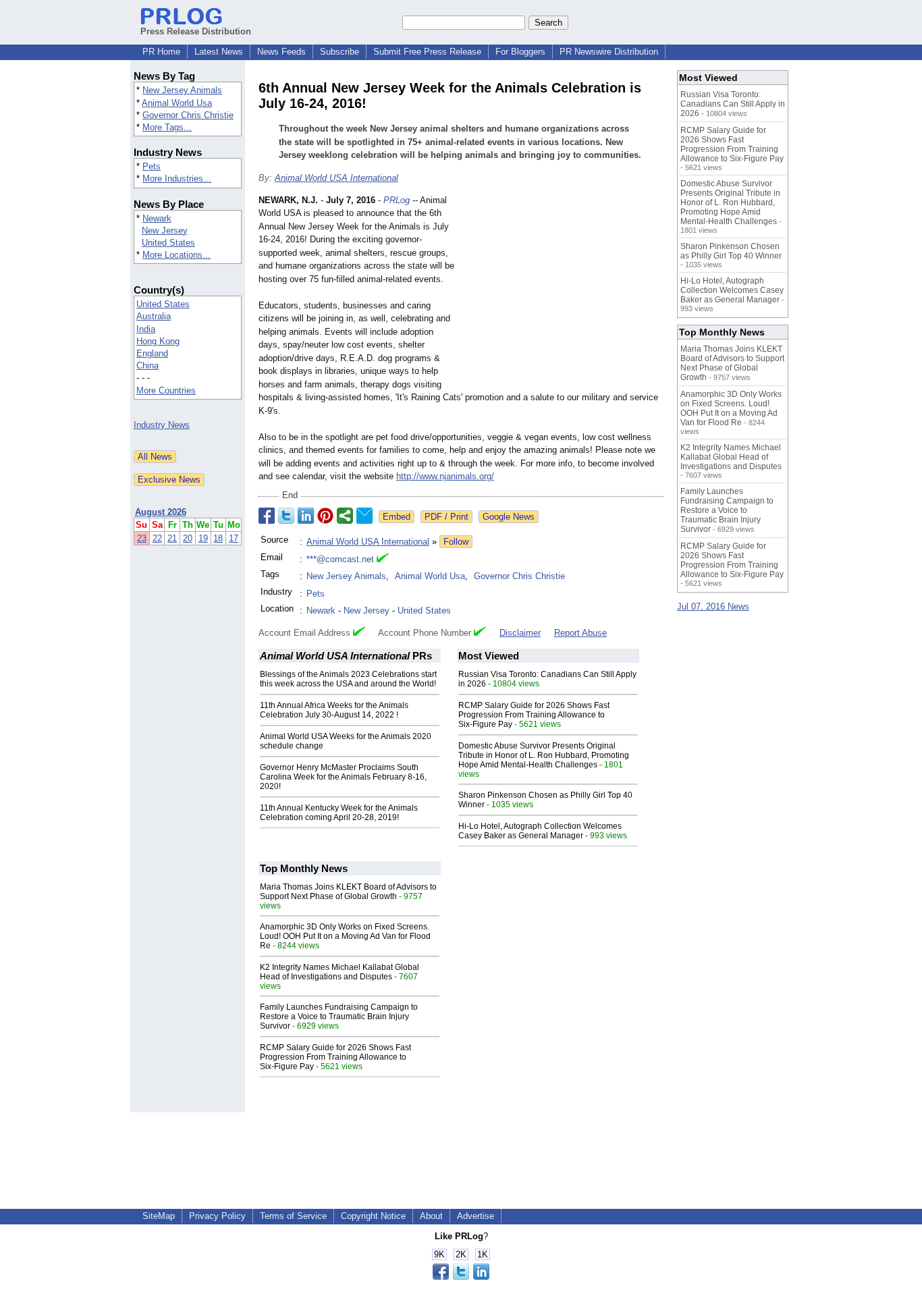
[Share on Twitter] (286, 516)
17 (233, 538)
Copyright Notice (373, 1216)
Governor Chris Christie (188, 115)
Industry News (162, 425)
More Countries (166, 390)
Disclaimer (520, 633)
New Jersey (165, 230)
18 (218, 538)
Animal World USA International (336, 178)
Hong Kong (158, 341)
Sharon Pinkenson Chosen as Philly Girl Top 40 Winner (731, 251)
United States (168, 243)
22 (157, 538)
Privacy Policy (217, 1216)
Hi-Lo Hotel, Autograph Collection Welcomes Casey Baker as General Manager (540, 830)
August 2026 (160, 512)
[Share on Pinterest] (325, 516)
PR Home (161, 52)
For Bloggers (520, 52)
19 (203, 538)
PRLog (396, 200)
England (152, 353)
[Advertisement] (562, 293)
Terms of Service (293, 1216)
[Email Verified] (383, 559)
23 (141, 538)
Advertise (475, 1216)
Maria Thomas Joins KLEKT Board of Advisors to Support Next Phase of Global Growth (348, 891)
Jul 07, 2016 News (713, 606)
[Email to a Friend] (364, 516)
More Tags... (167, 127)
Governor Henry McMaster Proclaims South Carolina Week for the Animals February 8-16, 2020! (343, 777)
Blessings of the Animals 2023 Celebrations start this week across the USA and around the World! (348, 679)
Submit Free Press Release (427, 52)
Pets (151, 166)
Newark (156, 218)
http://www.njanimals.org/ (445, 476)
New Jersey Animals (182, 90)
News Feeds (281, 52)
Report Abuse (580, 633)
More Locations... (176, 255)
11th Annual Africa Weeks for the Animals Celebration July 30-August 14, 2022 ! (334, 710)
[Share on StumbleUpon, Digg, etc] (345, 516)
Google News (509, 517)
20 (187, 538)
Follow (455, 542)
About (431, 1216)
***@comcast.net (340, 559)
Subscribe (339, 52)
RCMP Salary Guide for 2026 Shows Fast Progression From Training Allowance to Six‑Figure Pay (533, 715)
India (145, 329)
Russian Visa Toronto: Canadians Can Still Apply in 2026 (732, 104)
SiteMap (158, 1216)
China (147, 365)
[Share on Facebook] (267, 516)
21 (172, 538)
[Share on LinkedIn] (306, 516)
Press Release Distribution (195, 31)
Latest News (218, 52)
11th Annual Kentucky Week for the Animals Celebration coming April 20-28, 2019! (339, 812)
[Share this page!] (461, 1277)
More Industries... (176, 178)
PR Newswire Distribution (609, 52)
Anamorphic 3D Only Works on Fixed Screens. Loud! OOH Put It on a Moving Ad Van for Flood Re (345, 936)
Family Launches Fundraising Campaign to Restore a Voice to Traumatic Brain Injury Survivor (339, 1016)
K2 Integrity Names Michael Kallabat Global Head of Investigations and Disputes (339, 971)
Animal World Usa (177, 103)
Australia (153, 316)
